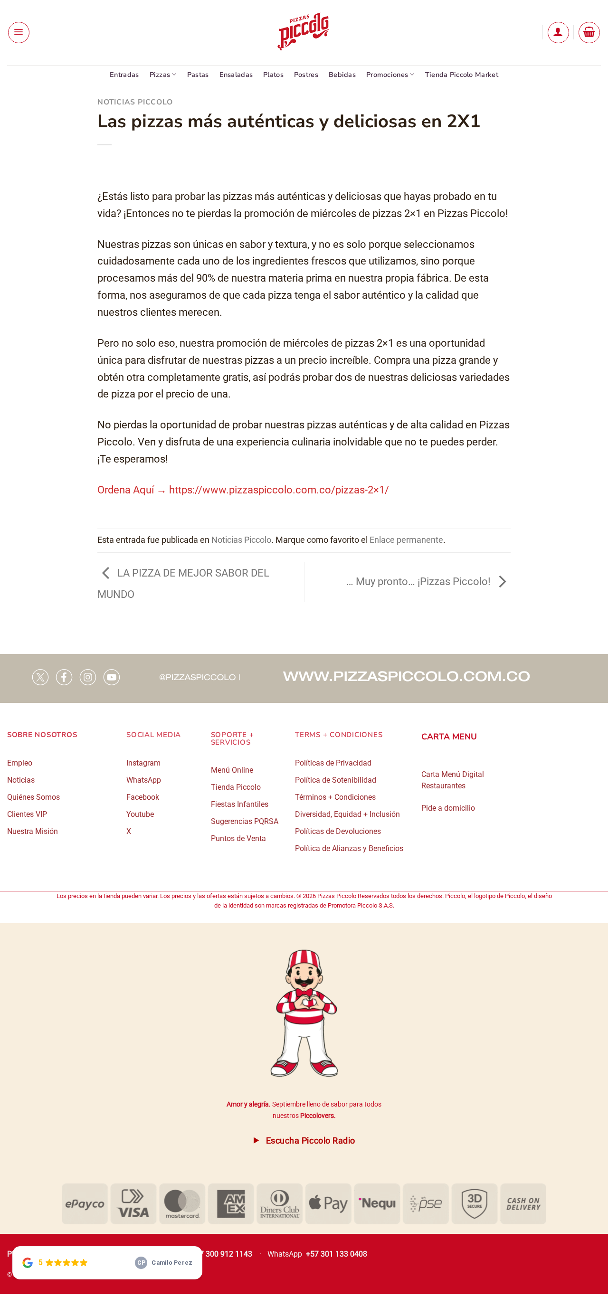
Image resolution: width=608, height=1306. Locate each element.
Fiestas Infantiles (239, 804)
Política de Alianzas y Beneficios (349, 848)
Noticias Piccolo (135, 102)
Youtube (140, 814)
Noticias (21, 780)
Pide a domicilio (448, 808)
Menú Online (232, 770)
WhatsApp (143, 780)
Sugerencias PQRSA (244, 821)
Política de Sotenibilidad (335, 780)
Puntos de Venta (238, 838)
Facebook (142, 797)
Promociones (387, 74)
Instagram (143, 762)
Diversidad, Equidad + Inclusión (347, 814)
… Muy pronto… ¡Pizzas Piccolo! (419, 581)
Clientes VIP (27, 814)
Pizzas (160, 74)
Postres (306, 74)
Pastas (198, 74)
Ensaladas (236, 74)
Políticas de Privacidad (333, 762)
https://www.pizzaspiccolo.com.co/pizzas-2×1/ (279, 489)
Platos (273, 74)
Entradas (124, 74)
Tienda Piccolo (236, 787)
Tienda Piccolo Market (461, 74)
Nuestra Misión (32, 831)
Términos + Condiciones (335, 797)
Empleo (19, 762)
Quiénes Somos (33, 797)
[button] (18, 32)
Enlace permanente (406, 540)
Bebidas (342, 74)
